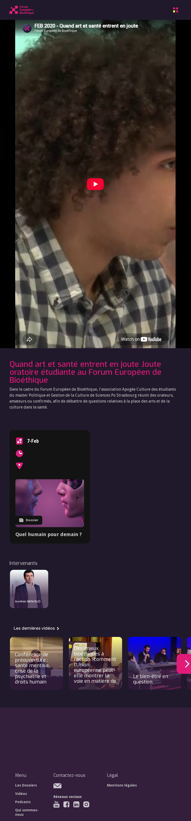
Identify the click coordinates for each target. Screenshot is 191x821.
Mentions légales (122, 785)
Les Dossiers (26, 785)
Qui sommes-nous (27, 812)
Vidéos (21, 794)
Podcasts (23, 802)
